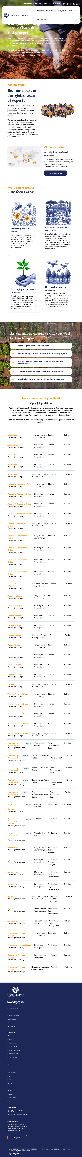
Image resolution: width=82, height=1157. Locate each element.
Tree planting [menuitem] (11, 1026)
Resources (42, 20)
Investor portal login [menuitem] (13, 1050)
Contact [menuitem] (9, 1064)
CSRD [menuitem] (9, 1022)
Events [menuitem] (9, 1083)
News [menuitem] (9, 1080)
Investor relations (32, 4)
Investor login (59, 4)
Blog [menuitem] (8, 1076)
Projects (62, 11)
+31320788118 (16, 1111)
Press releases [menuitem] (12, 1057)
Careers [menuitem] (9, 1061)
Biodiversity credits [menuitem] (13, 1015)
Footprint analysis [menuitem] (12, 1008)
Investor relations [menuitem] (12, 1043)
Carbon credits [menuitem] (12, 1012)
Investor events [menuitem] (12, 1046)
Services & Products (46, 11)
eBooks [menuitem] (9, 1090)
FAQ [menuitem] (8, 1101)
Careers (46, 4)
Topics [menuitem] (9, 1094)
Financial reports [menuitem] (12, 1054)
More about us (55, 173)
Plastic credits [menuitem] (11, 1019)
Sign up (17, 1138)
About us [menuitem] (10, 1036)
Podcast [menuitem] (9, 1087)
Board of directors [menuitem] (13, 1039)
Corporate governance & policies (21, 1151)
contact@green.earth (18, 1114)
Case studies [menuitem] (11, 1097)
